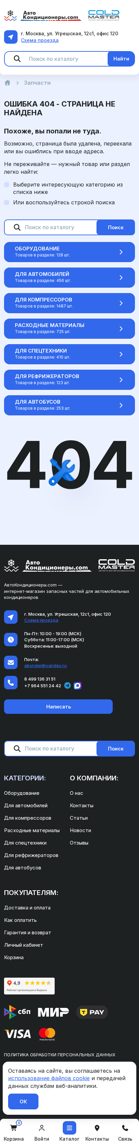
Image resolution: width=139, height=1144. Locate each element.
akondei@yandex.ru (45, 665)
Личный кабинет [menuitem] (23, 945)
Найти (121, 59)
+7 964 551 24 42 (42, 685)
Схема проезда (40, 40)
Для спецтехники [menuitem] (25, 843)
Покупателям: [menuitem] (31, 893)
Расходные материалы (49, 325)
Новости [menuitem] (80, 830)
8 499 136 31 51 (39, 679)
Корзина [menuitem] (14, 957)
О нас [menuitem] (76, 793)
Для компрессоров (43, 299)
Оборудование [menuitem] (21, 793)
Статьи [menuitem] (79, 818)
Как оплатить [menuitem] (20, 920)
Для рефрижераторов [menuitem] (31, 855)
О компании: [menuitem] (94, 778)
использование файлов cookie (49, 1078)
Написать (58, 706)
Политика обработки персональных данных (59, 1054)
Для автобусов (37, 402)
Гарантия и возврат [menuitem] (27, 932)
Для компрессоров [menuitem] (27, 818)
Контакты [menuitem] (81, 805)
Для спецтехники (41, 351)
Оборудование (37, 248)
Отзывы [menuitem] (79, 843)
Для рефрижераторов (47, 376)
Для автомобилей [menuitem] (26, 805)
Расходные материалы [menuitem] (32, 830)
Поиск (115, 227)
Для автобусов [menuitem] (22, 867)
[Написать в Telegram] (67, 685)
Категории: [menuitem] (25, 778)
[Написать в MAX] (77, 685)
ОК (23, 1101)
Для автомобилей (42, 274)
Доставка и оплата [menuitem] (27, 907)
